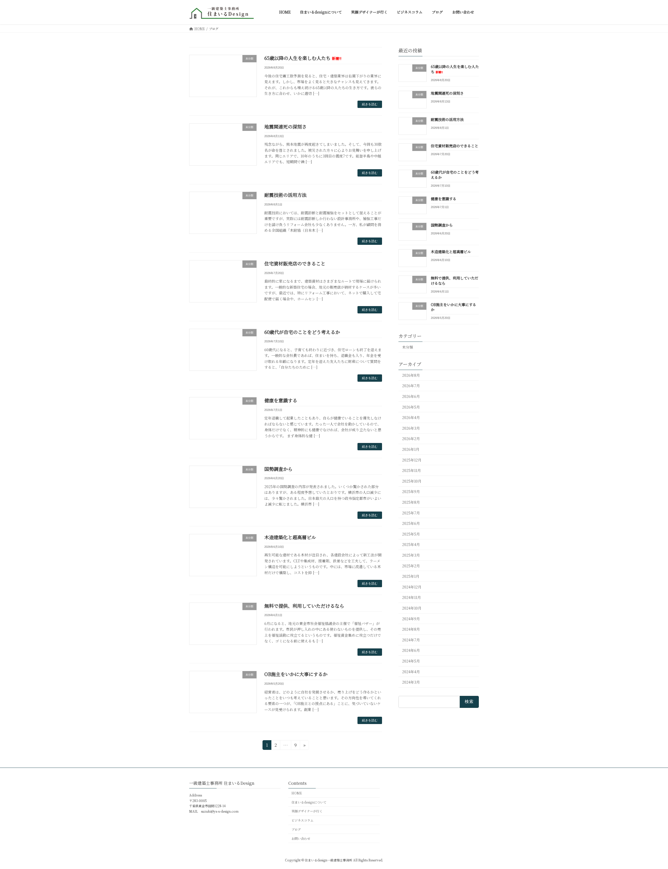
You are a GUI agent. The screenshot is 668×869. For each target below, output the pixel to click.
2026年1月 (410, 449)
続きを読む (370, 104)
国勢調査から (278, 468)
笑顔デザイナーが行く (307, 811)
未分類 (407, 347)
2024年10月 (411, 608)
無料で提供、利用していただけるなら (304, 605)
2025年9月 (411, 491)
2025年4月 (411, 544)
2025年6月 (411, 523)
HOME (296, 793)
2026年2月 (411, 438)
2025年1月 (410, 576)
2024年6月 (411, 650)
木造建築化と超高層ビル (290, 537)
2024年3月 (411, 682)
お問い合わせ (300, 838)
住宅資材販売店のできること (294, 263)
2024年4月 (411, 671)
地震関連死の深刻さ (285, 126)
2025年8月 (411, 502)
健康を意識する (280, 400)
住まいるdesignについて (308, 802)
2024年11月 (411, 597)
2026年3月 (411, 427)
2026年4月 (411, 417)
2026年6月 (411, 396)
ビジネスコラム (302, 820)
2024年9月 (411, 618)
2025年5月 (411, 533)
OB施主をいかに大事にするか (295, 674)
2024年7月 (411, 639)
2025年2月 (411, 565)
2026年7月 (411, 385)
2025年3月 (411, 555)
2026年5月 (411, 406)
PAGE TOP (648, 838)
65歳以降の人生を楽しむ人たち (303, 57)
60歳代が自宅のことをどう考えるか (302, 332)
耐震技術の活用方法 (285, 194)
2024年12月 (411, 586)
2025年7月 (411, 512)
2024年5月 (411, 661)
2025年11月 (411, 470)
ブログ (296, 829)
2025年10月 (411, 480)
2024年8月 (411, 629)
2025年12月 (411, 459)
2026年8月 (411, 375)
